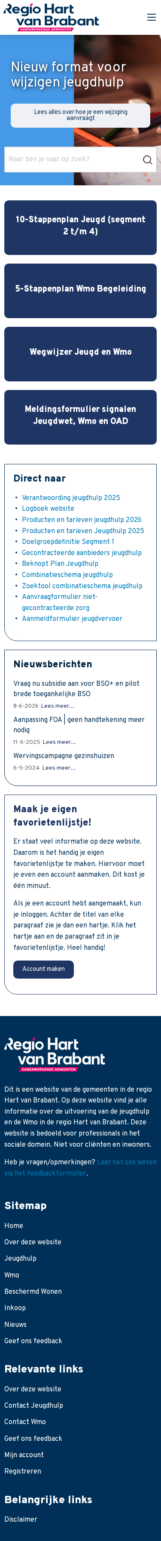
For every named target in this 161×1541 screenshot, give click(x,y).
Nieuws (15, 1325)
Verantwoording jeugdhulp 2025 (71, 498)
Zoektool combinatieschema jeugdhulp (82, 586)
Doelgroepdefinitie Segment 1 (68, 542)
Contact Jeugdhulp (33, 1406)
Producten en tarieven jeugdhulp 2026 (82, 520)
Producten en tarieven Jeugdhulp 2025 (83, 531)
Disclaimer (20, 1520)
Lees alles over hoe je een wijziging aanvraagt (81, 115)
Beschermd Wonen (33, 1292)
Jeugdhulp (20, 1259)
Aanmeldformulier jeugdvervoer (72, 619)
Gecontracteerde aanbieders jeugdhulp (82, 553)
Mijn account (24, 1455)
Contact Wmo (25, 1422)
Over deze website (32, 1242)
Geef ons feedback (33, 1341)
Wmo (11, 1275)
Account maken (43, 969)
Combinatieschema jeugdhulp (67, 575)
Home (13, 1226)
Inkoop (15, 1308)
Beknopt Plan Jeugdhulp (60, 564)
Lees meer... (57, 706)
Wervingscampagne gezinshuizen (63, 756)
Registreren (22, 1471)
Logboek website (48, 509)
